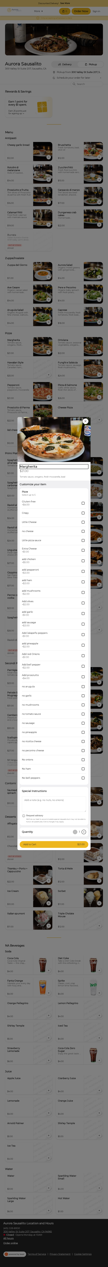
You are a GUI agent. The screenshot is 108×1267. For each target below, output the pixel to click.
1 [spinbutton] (79, 831)
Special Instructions (34, 791)
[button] (54, 439)
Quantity (27, 831)
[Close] (85, 421)
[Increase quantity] (84, 832)
